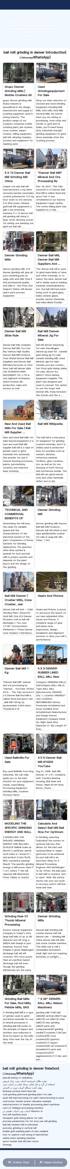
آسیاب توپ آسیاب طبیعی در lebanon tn (23, 1111)
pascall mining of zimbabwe (18, 1077)
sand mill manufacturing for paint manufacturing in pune (33, 1097)
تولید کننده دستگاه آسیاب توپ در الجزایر (22, 1087)
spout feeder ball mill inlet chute (21, 1141)
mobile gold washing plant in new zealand (25, 1131)
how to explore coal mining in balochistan (25, 1134)
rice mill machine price (15, 1114)
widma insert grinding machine (19, 1138)
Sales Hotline (53, 1162)
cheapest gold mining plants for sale (23, 1118)
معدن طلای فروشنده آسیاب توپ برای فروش (25, 1081)
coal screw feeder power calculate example (27, 1101)
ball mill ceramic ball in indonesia (20, 1124)
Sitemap (7, 1144)
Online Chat (21, 1162)
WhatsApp (41, 57)
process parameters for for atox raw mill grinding (30, 1121)
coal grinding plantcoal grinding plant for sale (27, 1094)
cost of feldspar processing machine (23, 1107)
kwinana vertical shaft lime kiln (19, 1091)
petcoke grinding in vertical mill (19, 1128)
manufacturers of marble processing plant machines (31, 1104)
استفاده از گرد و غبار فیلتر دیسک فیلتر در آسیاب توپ (29, 1084)
